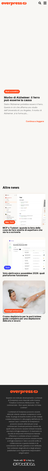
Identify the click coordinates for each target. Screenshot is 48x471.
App (7, 222)
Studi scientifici (12, 91)
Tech (12, 222)
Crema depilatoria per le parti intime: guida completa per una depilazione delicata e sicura (22, 318)
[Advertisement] (24, 32)
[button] (40, 3)
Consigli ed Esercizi (13, 311)
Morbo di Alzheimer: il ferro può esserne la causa (22, 99)
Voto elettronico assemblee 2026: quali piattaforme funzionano (24, 274)
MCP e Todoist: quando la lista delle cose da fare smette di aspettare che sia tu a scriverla (22, 230)
